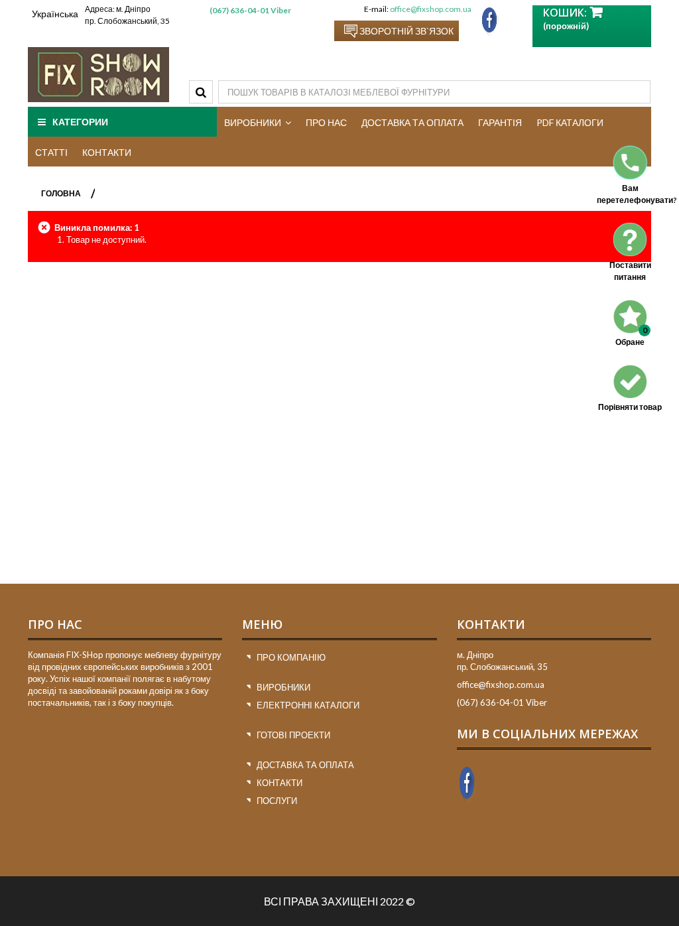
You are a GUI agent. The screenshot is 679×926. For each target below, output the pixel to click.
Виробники (283, 687)
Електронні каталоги (308, 705)
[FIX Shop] (98, 74)
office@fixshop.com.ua (430, 9)
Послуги (277, 800)
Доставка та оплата (305, 765)
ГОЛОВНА (61, 193)
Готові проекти (293, 735)
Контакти (279, 782)
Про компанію (291, 657)
